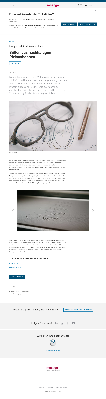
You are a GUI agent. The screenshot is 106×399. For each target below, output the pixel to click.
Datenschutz (50, 387)
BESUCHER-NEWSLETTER (87, 24)
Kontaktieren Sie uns (53, 351)
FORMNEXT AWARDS (69, 24)
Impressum (42, 387)
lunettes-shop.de (14, 267)
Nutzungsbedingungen (61, 387)
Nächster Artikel (17, 277)
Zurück (13, 41)
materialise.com (14, 263)
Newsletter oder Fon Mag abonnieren (78, 309)
